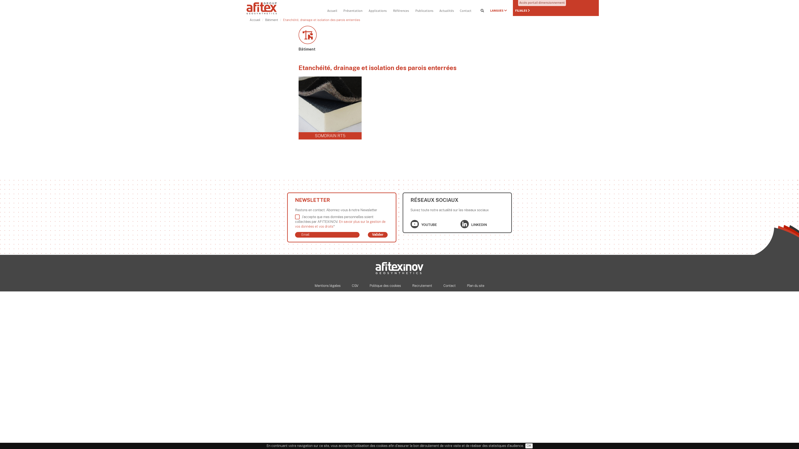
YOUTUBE (429, 225)
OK (529, 446)
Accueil (332, 11)
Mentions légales (328, 286)
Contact (465, 11)
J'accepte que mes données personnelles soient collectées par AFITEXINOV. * (340, 221)
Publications (424, 11)
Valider (377, 235)
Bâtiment (271, 20)
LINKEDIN (478, 225)
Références (401, 11)
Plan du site (475, 286)
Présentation (352, 11)
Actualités (446, 11)
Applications (378, 11)
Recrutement (422, 286)
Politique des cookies (385, 286)
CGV (355, 286)
